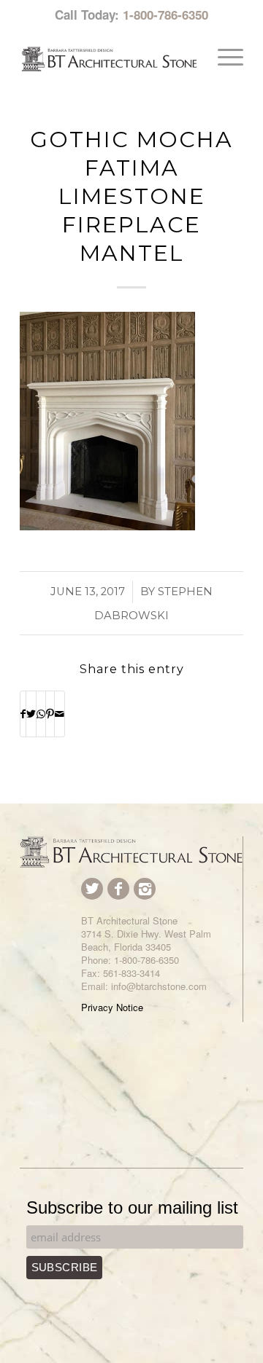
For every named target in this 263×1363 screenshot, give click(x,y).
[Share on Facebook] (23, 714)
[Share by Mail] (59, 714)
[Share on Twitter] (31, 714)
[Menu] (223, 57)
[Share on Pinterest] (50, 714)
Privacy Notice (112, 1007)
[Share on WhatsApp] (41, 714)
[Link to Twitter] (92, 889)
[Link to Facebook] (118, 889)
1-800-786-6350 (165, 14)
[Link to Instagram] (145, 889)
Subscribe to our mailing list (132, 1207)
